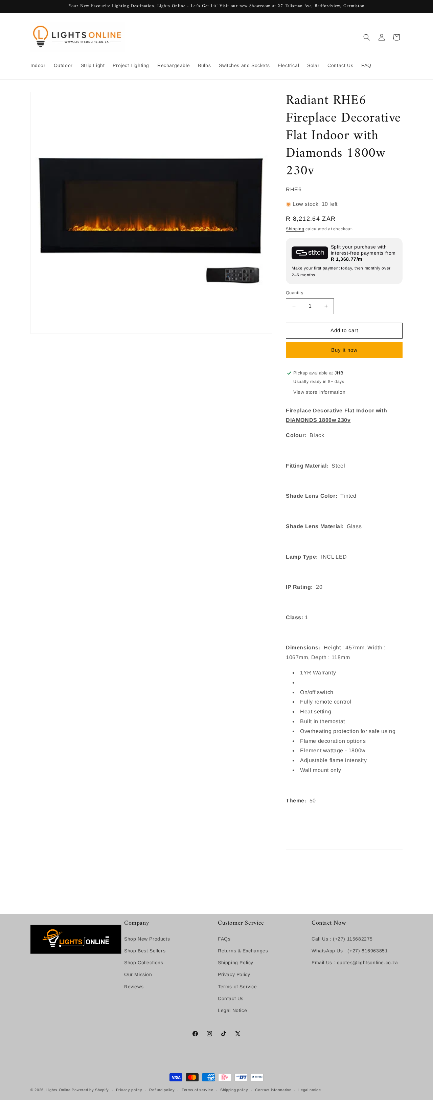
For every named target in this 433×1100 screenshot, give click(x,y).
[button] (366, 37)
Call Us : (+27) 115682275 (342, 939)
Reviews (133, 986)
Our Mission (138, 974)
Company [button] (136, 923)
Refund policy (162, 1090)
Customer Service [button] (241, 923)
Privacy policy (129, 1090)
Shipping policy (234, 1090)
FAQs (224, 939)
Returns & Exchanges (243, 950)
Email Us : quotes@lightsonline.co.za (355, 962)
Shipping (295, 229)
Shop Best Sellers (144, 950)
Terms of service (197, 1090)
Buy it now (344, 350)
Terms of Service (237, 986)
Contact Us (231, 998)
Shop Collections (143, 962)
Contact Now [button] (329, 923)
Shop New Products (147, 939)
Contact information (273, 1090)
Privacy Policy (234, 974)
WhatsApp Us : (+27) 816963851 (350, 950)
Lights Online (58, 1090)
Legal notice (309, 1090)
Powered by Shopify (90, 1090)
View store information (319, 392)
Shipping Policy (235, 962)
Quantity (294, 292)
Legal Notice (232, 1010)
